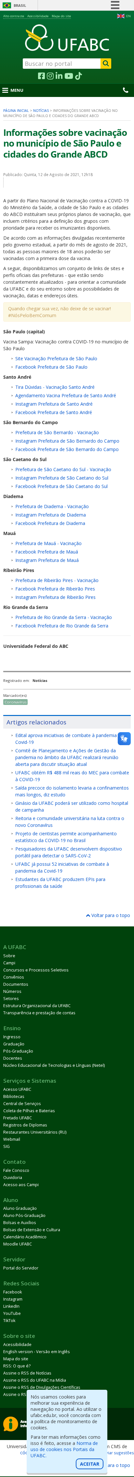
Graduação (13, 1044)
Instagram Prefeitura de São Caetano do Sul (61, 478)
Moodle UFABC (17, 1244)
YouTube (12, 1313)
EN (128, 16)
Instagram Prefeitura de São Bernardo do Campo (67, 441)
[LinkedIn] (59, 76)
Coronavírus (15, 701)
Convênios (13, 977)
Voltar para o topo (110, 915)
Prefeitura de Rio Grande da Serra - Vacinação (63, 617)
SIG (6, 1146)
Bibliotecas (13, 1096)
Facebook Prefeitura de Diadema (50, 523)
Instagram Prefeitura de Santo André (54, 404)
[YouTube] (68, 76)
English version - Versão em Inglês (36, 1351)
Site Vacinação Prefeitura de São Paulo (56, 358)
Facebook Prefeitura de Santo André (53, 412)
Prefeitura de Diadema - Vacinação (52, 506)
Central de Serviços (22, 1103)
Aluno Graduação (20, 1208)
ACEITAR (89, 1464)
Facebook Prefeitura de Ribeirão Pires (55, 589)
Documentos (15, 984)
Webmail (11, 1139)
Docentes (12, 1058)
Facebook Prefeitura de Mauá (46, 552)
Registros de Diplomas (25, 1125)
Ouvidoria (12, 1177)
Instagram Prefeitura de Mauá (47, 560)
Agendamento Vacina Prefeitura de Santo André (65, 395)
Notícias (41, 110)
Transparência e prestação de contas (39, 1013)
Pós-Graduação (18, 1051)
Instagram (12, 1299)
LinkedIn (11, 1306)
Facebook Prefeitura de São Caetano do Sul (61, 486)
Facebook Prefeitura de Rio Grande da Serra (61, 626)
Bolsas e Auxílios (19, 1222)
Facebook (12, 1292)
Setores (11, 998)
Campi (9, 963)
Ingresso (11, 1037)
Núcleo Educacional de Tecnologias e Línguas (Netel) (54, 1065)
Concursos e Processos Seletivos (36, 970)
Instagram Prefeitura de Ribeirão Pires (55, 597)
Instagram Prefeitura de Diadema (50, 515)
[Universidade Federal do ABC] (67, 37)
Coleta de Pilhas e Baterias (29, 1111)
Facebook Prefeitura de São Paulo (51, 367)
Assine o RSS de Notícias (27, 1373)
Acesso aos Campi (21, 1184)
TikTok (9, 1320)
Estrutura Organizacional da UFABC (37, 1005)
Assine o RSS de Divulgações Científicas (41, 1387)
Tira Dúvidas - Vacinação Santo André (55, 387)
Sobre (9, 956)
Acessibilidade (37, 16)
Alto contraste (13, 16)
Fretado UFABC (17, 1118)
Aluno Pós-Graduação (24, 1215)
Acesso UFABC (17, 1089)
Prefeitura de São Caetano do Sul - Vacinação (63, 469)
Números (12, 991)
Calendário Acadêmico (25, 1237)
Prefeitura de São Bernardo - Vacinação (57, 432)
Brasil (20, 5)
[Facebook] (41, 76)
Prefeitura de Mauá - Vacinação (48, 543)
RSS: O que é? (17, 1366)
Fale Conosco (16, 1170)
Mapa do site (61, 16)
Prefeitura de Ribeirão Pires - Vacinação (57, 580)
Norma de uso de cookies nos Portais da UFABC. (64, 1449)
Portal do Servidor (20, 1268)
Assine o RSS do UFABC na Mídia (34, 1380)
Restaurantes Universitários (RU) (34, 1132)
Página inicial (16, 110)
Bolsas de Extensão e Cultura (31, 1230)
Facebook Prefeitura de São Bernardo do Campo (67, 449)
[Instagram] (50, 76)
